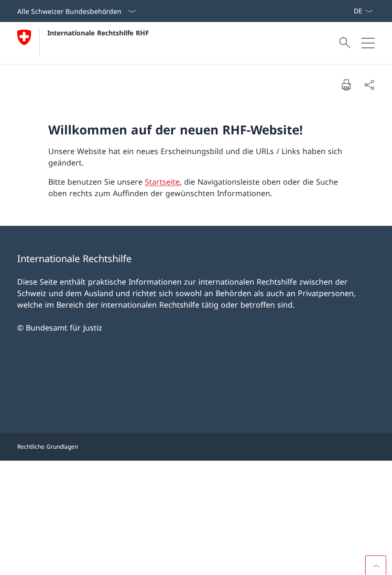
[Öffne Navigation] (368, 43)
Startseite (162, 182)
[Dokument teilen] (369, 84)
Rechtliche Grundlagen (47, 446)
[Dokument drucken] (346, 84)
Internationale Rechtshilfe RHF (98, 32)
